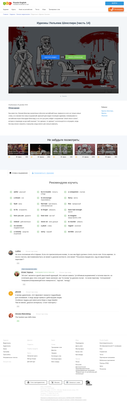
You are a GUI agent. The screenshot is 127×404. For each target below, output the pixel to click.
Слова (53, 344)
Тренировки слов (54, 9)
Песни (77, 361)
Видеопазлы (7, 343)
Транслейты (7, 354)
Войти (114, 3)
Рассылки (78, 364)
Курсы (14, 9)
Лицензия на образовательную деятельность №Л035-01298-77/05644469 (61, 398)
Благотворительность (106, 343)
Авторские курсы (32, 356)
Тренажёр (6, 351)
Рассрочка (103, 369)
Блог (101, 349)
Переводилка (80, 343)
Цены (101, 366)
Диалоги (29, 340)
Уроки (5, 349)
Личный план (7, 361)
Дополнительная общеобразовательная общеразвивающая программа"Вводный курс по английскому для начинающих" (86, 370)
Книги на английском (25, 9)
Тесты (37, 9)
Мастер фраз (80, 349)
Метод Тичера (31, 358)
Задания (5, 9)
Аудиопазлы (7, 346)
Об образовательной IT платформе (110, 346)
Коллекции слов (56, 356)
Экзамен (54, 353)
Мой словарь (55, 361)
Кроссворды (79, 354)
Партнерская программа (107, 357)
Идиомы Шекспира (107, 111)
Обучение (104, 115)
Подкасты (30, 344)
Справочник (103, 351)
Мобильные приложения (107, 360)
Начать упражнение (75, 57)
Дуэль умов (79, 346)
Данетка (53, 350)
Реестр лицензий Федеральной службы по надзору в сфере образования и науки (63, 399)
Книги (53, 340)
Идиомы (103, 113)
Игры (44, 9)
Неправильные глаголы (10, 357)
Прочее (78, 359)
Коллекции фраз (56, 359)
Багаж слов (79, 351)
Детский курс (31, 361)
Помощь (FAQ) (104, 363)
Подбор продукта (32, 348)
